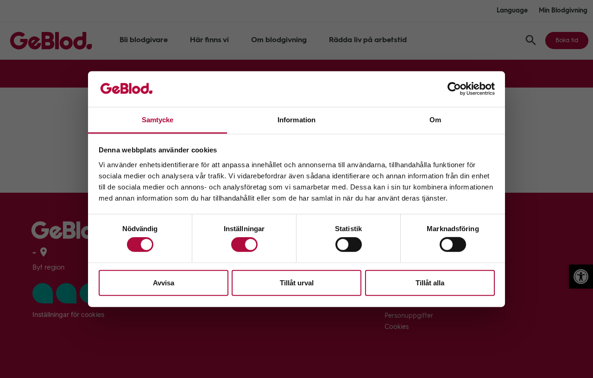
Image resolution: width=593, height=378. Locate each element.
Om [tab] (435, 120)
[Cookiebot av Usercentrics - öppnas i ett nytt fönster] (454, 89)
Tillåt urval (297, 282)
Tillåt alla (430, 282)
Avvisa (163, 282)
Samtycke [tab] (158, 120)
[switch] (244, 244)
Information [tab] (296, 120)
